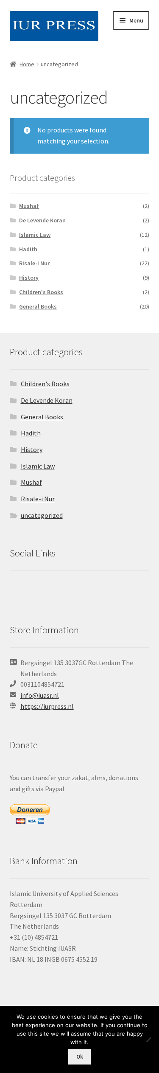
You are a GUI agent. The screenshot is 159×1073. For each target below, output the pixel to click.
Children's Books (41, 292)
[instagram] (51, 591)
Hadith (28, 249)
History (29, 277)
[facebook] (34, 591)
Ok (79, 1056)
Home (27, 64)
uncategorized (42, 515)
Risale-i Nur (34, 263)
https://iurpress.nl (47, 706)
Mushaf (29, 206)
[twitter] (18, 591)
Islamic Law (34, 235)
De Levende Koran (42, 220)
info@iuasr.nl (39, 695)
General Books (38, 306)
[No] (148, 1039)
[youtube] (64, 591)
